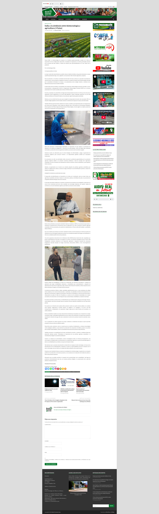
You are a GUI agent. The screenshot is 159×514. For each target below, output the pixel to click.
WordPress (108, 512)
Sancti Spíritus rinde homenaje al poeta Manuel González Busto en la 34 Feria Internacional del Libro (103, 160)
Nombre (47, 441)
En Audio (65, 6)
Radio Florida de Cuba (56, 512)
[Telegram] (53, 369)
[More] (65, 369)
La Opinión (68, 19)
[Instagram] (112, 6)
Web (46, 452)
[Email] (60, 369)
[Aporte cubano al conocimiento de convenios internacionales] (83, 387)
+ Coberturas (76, 19)
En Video (61, 6)
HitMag (112, 512)
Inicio (47, 19)
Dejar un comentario (65, 30)
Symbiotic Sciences (76, 371)
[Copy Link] (63, 369)
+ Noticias (53, 19)
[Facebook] (110, 6)
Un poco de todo (48, 23)
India (64, 371)
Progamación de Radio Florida (73, 6)
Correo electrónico (50, 446)
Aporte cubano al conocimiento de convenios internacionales (82, 390)
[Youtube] (114, 6)
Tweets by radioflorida (97, 207)
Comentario (48, 424)
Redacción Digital (58, 30)
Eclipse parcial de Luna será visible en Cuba (51, 389)
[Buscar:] (103, 505)
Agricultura (53, 371)
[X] (109, 6)
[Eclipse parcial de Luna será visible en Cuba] (52, 387)
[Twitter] (48, 369)
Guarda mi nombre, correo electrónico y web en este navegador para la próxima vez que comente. (67, 460)
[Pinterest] (58, 369)
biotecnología (59, 371)
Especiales (61, 19)
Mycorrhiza (68, 371)
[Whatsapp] (51, 369)
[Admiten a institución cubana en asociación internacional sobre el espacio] (67, 387)
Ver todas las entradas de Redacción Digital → (63, 409)
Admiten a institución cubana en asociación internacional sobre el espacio (67, 390)
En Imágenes (56, 6)
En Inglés (84, 19)
